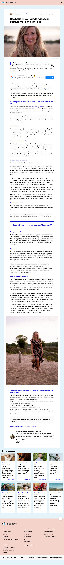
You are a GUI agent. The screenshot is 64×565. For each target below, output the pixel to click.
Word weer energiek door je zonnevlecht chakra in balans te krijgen (31, 420)
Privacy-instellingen (29, 545)
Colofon (5, 534)
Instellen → (50, 77)
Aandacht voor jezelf (35, 107)
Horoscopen (27, 534)
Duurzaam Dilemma (49, 536)
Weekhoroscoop (48, 531)
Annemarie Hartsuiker (18, 13)
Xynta (60, 557)
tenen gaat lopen (45, 88)
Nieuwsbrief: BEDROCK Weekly (11, 539)
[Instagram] (17, 442)
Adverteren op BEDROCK (9, 547)
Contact (5, 536)
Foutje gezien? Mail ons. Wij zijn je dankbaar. (23, 426)
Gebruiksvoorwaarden (9, 550)
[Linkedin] (19, 442)
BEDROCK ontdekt (49, 534)
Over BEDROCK (7, 531)
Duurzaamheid (28, 531)
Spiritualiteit (27, 541)
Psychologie (27, 539)
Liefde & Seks (27, 536)
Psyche (27, 13)
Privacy (5, 552)
